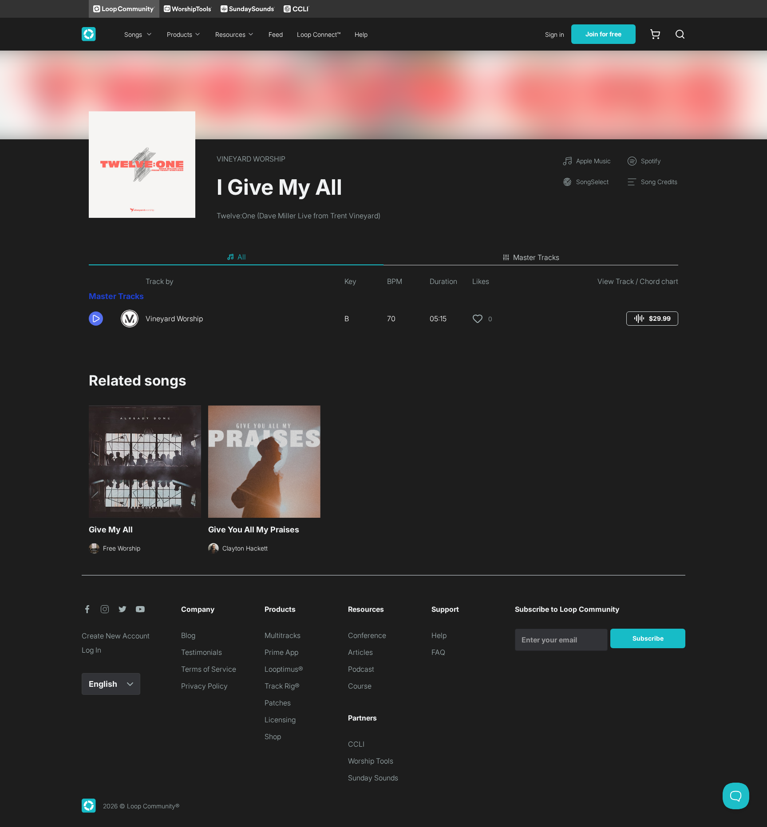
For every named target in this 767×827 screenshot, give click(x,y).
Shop (273, 736)
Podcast (361, 669)
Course (360, 685)
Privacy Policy (204, 685)
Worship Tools (370, 760)
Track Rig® (282, 685)
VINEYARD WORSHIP (251, 158)
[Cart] (655, 34)
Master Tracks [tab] (536, 257)
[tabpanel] (383, 305)
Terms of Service (208, 669)
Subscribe (648, 638)
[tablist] (383, 257)
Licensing (280, 719)
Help (361, 34)
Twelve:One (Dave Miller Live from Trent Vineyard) (298, 215)
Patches (278, 702)
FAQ (438, 652)
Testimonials (201, 652)
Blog (188, 635)
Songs (133, 34)
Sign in (554, 34)
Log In (91, 650)
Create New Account (116, 635)
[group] (652, 318)
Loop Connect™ (318, 34)
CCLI (356, 744)
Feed (276, 34)
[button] (101, 318)
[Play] (96, 318)
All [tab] (241, 256)
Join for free (603, 34)
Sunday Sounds (373, 777)
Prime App (281, 652)
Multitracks (282, 635)
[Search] (680, 34)
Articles (360, 652)
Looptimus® (284, 669)
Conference (367, 635)
